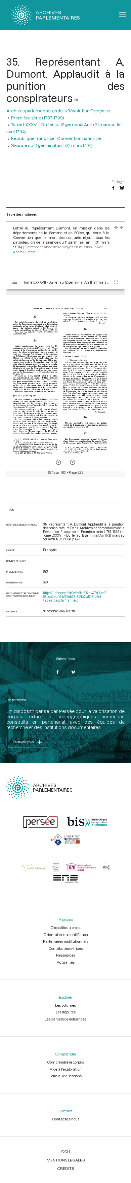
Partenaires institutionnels (65, 941)
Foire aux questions (65, 1076)
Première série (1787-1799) (37, 117)
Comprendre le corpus (65, 1062)
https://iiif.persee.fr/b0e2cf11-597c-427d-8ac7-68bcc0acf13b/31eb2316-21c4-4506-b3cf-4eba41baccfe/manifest (75, 596)
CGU (65, 1151)
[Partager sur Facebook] (113, 188)
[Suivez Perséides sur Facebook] (57, 672)
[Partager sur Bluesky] (122, 188)
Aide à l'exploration (66, 1069)
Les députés (66, 1012)
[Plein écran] (116, 282)
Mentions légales (66, 1160)
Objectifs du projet (65, 927)
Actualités (66, 962)
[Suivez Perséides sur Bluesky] (74, 672)
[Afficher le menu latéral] (15, 282)
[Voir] (76, 98)
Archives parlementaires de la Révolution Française (58, 110)
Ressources (65, 955)
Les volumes (65, 1005)
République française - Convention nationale (56, 138)
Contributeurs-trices (65, 948)
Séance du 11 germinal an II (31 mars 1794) (52, 145)
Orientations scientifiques (65, 934)
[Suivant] (73, 462)
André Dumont (24, 252)
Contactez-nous (65, 1119)
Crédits (65, 1168)
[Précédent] (58, 462)
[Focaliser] (121, 228)
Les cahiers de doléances (65, 1019)
